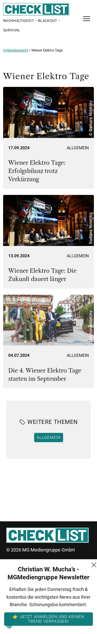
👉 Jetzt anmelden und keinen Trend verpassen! (48, 619)
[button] (9, 624)
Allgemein (78, 147)
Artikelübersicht (15, 50)
